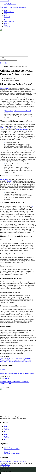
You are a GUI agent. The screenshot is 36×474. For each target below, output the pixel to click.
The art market (4, 179)
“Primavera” (4, 128)
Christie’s (9, 181)
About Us (6, 13)
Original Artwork (9, 12)
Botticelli (12, 128)
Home (5, 10)
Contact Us (7, 17)
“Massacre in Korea (22, 129)
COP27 (33, 206)
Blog (5, 15)
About (5, 428)
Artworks (6, 429)
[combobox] (8, 60)
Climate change (4, 88)
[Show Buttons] (5, 465)
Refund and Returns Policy (11, 449)
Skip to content (4, 1)
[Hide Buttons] (4, 466)
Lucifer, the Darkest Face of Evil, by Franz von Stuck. (17, 373)
